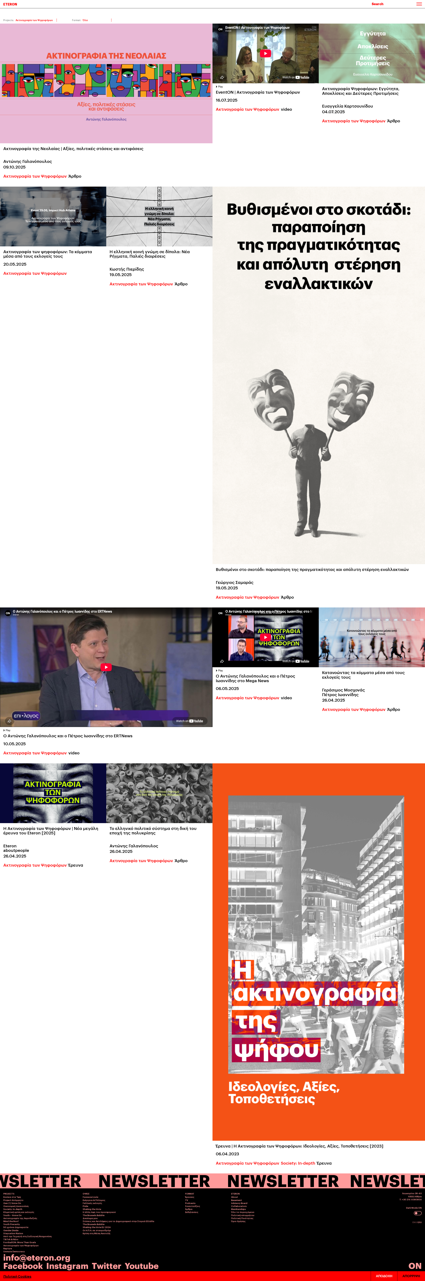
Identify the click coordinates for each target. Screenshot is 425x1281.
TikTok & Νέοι (10, 1239)
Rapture (7, 1248)
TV (186, 1199)
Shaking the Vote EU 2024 (97, 1227)
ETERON (10, 4)
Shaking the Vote (92, 1208)
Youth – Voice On (12, 1215)
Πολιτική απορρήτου (242, 1215)
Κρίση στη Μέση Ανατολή (96, 1233)
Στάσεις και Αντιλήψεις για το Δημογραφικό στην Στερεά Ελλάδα (118, 1221)
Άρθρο (74, 176)
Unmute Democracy (14, 1251)
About (234, 1196)
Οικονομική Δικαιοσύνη (16, 1205)
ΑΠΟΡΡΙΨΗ (411, 1276)
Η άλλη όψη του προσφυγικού (99, 1211)
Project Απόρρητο (13, 1199)
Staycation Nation (13, 1233)
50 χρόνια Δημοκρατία (15, 1227)
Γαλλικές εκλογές (92, 1202)
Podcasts (190, 1202)
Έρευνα (75, 865)
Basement (236, 1199)
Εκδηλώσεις (191, 1211)
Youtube (142, 1265)
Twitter (106, 1265)
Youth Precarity (11, 1224)
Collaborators (239, 1205)
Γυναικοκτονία (90, 1196)
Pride (85, 1205)
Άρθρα (188, 1208)
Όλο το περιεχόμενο (242, 1211)
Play (220, 86)
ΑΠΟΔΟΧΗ (384, 1276)
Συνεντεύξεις (192, 1205)
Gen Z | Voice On (12, 1202)
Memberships (238, 1208)
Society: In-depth (298, 1163)
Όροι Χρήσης (238, 1221)
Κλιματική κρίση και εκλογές (18, 1211)
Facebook (23, 1265)
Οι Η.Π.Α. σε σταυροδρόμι (97, 1230)
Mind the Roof (11, 1221)
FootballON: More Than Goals (19, 1242)
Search (377, 3)
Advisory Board (239, 1202)
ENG (415, 1222)
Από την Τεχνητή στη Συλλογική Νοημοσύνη (27, 1236)
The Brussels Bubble (93, 1215)
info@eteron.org (36, 1257)
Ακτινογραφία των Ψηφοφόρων (35, 176)
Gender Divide (10, 1230)
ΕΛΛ (420, 1222)
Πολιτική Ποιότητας (242, 1218)
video (286, 109)
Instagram (67, 1265)
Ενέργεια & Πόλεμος (94, 1199)
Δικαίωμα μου (90, 1218)
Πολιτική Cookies (17, 1276)
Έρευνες (189, 1196)
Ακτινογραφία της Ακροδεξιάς (20, 1218)
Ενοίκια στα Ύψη (12, 1196)
